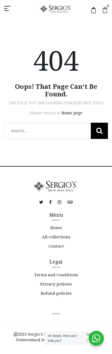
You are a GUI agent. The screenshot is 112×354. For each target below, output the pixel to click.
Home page (71, 113)
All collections (56, 236)
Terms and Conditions (56, 274)
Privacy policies (56, 284)
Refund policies (56, 293)
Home (56, 227)
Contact (56, 246)
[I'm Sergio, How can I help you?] (96, 338)
